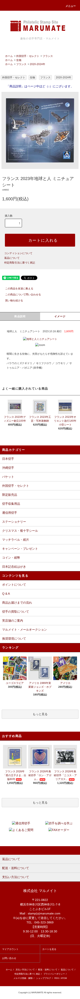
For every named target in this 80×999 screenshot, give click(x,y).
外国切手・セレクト (27, 56)
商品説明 (20, 316)
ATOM (64, 978)
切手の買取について (15, 611)
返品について (12, 257)
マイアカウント (10, 949)
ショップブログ (43, 978)
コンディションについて (18, 253)
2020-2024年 (37, 64)
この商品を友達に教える (19, 288)
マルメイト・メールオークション (24, 629)
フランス (48, 56)
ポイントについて (14, 584)
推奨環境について (14, 638)
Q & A (6, 593)
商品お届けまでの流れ (17, 602)
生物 (18, 60)
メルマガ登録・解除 (23, 978)
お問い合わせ (9, 958)
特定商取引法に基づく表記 (19, 262)
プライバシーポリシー (54, 974)
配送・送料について (47, 969)
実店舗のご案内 (12, 620)
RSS (56, 978)
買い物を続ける (14, 300)
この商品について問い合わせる (23, 294)
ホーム (9, 56)
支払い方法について (25, 969)
